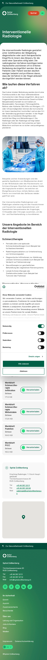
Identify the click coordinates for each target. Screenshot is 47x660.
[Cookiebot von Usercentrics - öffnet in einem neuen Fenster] (34, 286)
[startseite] (13, 13)
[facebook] (11, 586)
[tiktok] (29, 586)
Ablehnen (23, 371)
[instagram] (5, 586)
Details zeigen (34, 356)
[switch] (41, 333)
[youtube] (17, 586)
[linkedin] (23, 586)
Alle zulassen (23, 364)
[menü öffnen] (42, 13)
